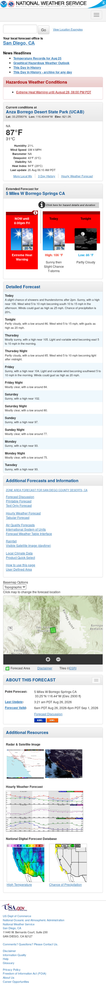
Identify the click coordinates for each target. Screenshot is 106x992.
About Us (8, 977)
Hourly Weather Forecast (23, 513)
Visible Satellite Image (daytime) (28, 545)
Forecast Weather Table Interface (29, 533)
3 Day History (46, 176)
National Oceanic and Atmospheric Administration (33, 920)
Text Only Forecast (19, 505)
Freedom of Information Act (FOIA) (24, 973)
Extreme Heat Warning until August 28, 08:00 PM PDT (53, 92)
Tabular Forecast (17, 517)
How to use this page (20, 565)
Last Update (14, 701)
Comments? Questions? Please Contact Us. (30, 944)
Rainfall (11, 541)
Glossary (8, 963)
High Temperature (19, 884)
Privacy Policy (12, 969)
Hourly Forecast (77, 176)
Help (5, 959)
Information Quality (14, 955)
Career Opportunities (16, 981)
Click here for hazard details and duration (70, 205)
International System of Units (26, 529)
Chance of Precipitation (65, 884)
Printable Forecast (18, 501)
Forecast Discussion (20, 496)
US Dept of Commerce (17, 916)
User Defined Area (19, 569)
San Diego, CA (19, 42)
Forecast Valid (15, 707)
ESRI (72, 668)
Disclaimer (44, 668)
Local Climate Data (19, 553)
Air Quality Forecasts (20, 525)
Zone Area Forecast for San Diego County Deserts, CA (46, 490)
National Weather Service (18, 924)
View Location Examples (68, 29)
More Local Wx (22, 176)
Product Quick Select (20, 557)
